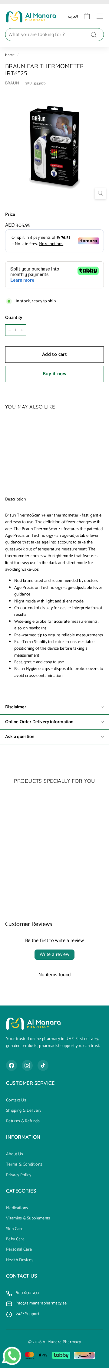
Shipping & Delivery (23, 1110)
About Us (14, 1154)
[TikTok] (43, 1065)
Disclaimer (15, 707)
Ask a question (19, 736)
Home (10, 55)
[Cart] (87, 16)
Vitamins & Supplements (28, 1218)
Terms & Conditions (24, 1164)
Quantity (13, 317)
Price (10, 214)
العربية (73, 16)
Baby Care (15, 1239)
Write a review (55, 954)
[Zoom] (100, 193)
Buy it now (54, 374)
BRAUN (12, 83)
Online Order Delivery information (39, 722)
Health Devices (19, 1260)
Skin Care (14, 1229)
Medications (17, 1208)
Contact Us (16, 1100)
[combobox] (54, 34)
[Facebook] (11, 1065)
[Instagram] (27, 1065)
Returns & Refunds (23, 1121)
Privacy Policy (18, 1175)
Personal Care (19, 1249)
